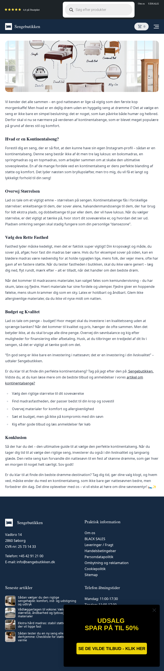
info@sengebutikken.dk (36, 562)
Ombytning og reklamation (107, 562)
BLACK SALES (95, 539)
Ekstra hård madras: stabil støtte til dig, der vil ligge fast (46, 624)
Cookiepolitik (95, 568)
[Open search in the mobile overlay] (99, 10)
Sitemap (91, 574)
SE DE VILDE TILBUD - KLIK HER (111, 648)
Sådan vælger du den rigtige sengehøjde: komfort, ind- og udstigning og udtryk (47, 601)
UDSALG (153, 3)
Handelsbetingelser (100, 550)
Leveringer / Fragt (99, 544)
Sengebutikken (27, 26)
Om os (141, 3)
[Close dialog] (154, 610)
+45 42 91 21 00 (31, 556)
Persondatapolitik (99, 556)
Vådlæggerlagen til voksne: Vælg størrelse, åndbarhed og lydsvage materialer (42, 613)
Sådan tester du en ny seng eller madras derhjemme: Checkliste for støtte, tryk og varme (47, 637)
